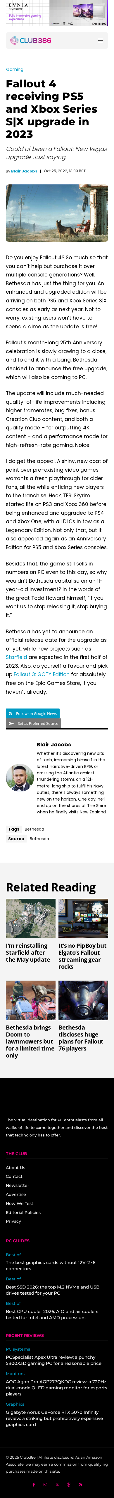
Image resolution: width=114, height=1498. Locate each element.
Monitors (15, 1373)
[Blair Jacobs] (20, 778)
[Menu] (100, 40)
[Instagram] (45, 1485)
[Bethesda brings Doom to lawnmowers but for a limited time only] (31, 1000)
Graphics (15, 1404)
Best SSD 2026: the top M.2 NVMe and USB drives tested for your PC (52, 1290)
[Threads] (69, 1485)
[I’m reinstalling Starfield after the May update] (31, 918)
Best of (13, 1254)
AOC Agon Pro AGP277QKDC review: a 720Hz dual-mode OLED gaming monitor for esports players (56, 1388)
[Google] (80, 1485)
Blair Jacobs (24, 171)
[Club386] (30, 40)
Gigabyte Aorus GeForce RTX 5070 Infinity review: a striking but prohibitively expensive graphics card (54, 1418)
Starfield (16, 657)
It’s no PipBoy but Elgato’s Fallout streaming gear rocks (82, 956)
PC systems (18, 1349)
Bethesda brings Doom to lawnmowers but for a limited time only (30, 1041)
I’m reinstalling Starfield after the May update (28, 952)
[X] (57, 1485)
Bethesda (34, 829)
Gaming (14, 69)
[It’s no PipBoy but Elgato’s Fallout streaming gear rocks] (83, 918)
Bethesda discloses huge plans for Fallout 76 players (80, 1037)
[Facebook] (34, 1485)
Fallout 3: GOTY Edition (42, 674)
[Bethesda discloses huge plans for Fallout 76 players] (83, 1000)
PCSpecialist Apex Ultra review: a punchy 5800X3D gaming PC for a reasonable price (53, 1360)
